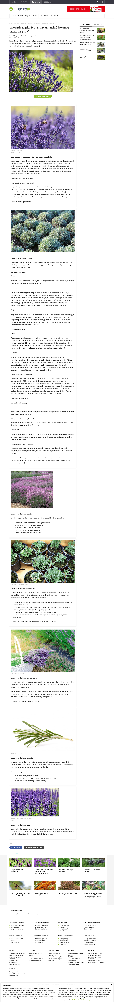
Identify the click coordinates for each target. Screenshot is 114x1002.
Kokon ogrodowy (65, 942)
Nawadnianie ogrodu (90, 940)
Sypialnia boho (72, 957)
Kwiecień (14, 288)
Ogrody (11, 23)
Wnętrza (28, 16)
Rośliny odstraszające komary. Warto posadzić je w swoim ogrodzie (33, 621)
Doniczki (62, 927)
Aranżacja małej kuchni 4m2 (17, 953)
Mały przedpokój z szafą (95, 953)
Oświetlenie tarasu (65, 931)
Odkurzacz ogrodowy (41, 925)
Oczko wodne (39, 942)
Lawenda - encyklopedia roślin (21, 202)
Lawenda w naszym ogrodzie (20, 398)
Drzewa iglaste (88, 942)
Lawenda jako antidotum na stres (22, 178)
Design (35, 16)
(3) (44, 97)
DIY (51, 16)
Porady (17, 23)
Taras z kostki (88, 929)
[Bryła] (47, 2)
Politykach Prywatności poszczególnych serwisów (85, 999)
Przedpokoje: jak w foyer (95, 960)
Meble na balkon (64, 925)
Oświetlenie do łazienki (36, 959)
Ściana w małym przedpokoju (96, 962)
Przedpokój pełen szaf (94, 955)
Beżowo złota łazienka (35, 960)
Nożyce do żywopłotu (17, 939)
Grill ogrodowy (64, 939)
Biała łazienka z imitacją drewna (36, 954)
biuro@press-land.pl (15, 972)
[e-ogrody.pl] (36, 2)
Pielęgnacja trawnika (90, 939)
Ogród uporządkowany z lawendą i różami (25, 701)
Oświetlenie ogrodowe (17, 925)
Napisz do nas (13, 975)
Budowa (13, 16)
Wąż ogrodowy (15, 942)
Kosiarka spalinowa (41, 929)
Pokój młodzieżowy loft (55, 957)
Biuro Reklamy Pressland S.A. (18, 974)
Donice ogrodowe (16, 927)
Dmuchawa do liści (40, 927)
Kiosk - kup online (77, 9)
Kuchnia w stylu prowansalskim (13, 961)
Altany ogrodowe (40, 940)
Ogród (20, 16)
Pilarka (13, 940)
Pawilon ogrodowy (89, 927)
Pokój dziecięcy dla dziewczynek (54, 954)
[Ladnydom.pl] (13, 2)
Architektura (43, 16)
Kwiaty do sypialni (73, 964)
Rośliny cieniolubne (89, 944)
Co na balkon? (64, 929)
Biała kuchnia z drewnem (16, 955)
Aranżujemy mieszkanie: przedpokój (95, 958)
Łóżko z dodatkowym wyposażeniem (74, 959)
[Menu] (102, 2)
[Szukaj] (97, 2)
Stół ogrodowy (64, 944)
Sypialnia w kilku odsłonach (76, 962)
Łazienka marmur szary (35, 957)
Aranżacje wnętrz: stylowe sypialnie (75, 954)
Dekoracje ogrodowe (90, 925)
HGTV (56, 16)
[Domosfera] (24, 2)
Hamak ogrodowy (65, 940)
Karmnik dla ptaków (41, 939)
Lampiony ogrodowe (17, 929)
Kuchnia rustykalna (14, 964)
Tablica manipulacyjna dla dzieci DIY (55, 959)
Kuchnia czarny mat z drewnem (15, 958)
